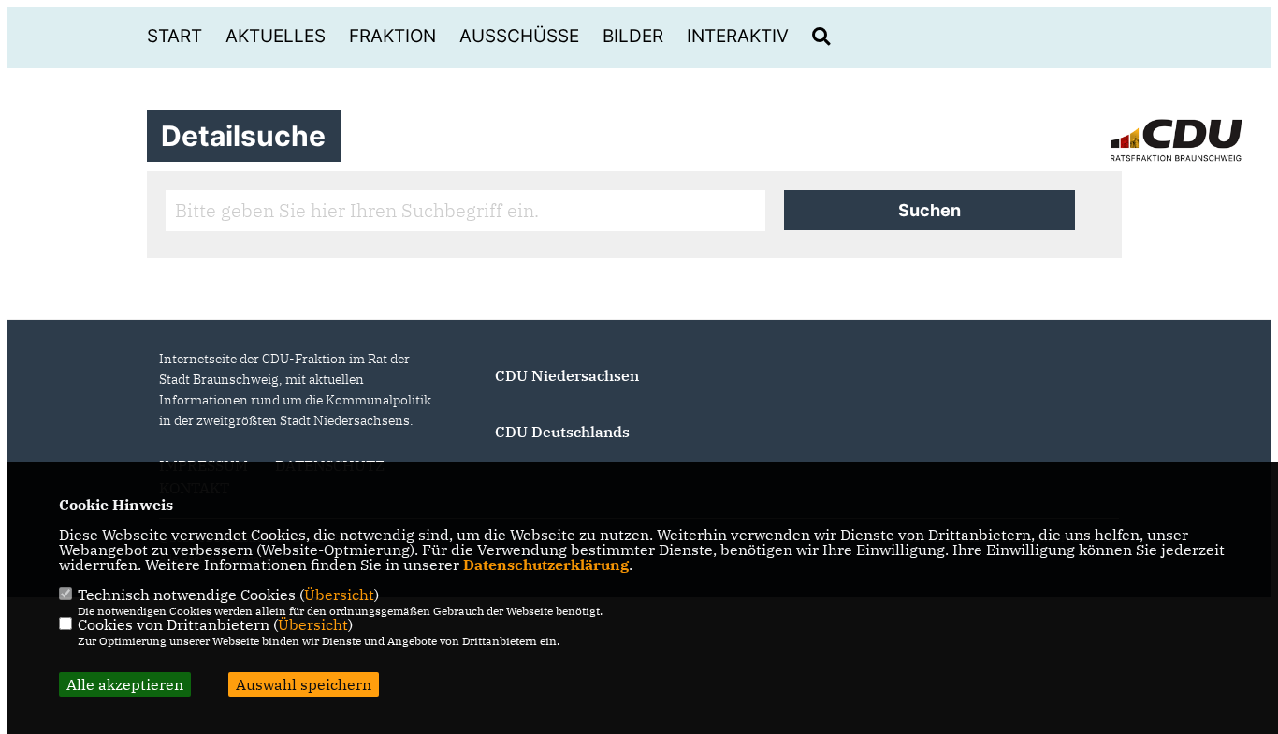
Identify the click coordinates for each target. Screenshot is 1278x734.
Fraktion (392, 36)
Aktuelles (275, 36)
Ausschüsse (519, 36)
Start (174, 36)
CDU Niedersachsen (567, 375)
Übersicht (339, 594)
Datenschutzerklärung (546, 564)
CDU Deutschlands (562, 431)
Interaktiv (738, 36)
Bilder (633, 36)
